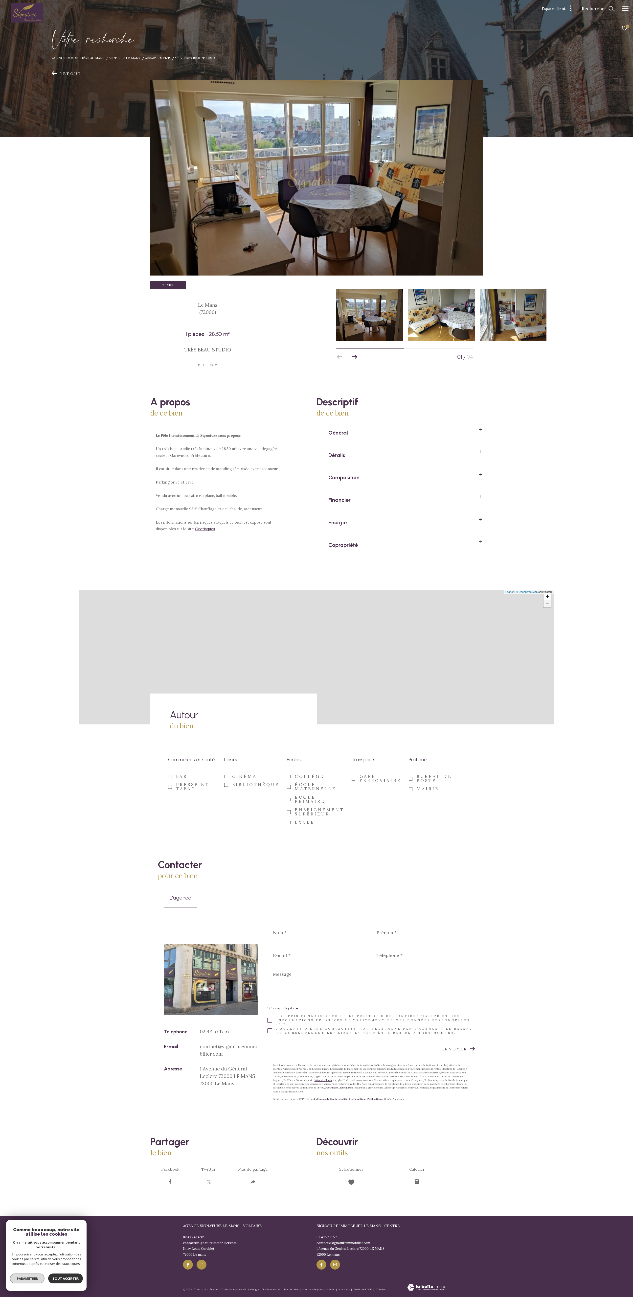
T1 (177, 58)
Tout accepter (65, 1278)
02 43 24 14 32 (193, 1237)
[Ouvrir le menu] (625, 8)
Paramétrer (27, 1278)
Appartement (157, 58)
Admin (331, 1289)
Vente (115, 58)
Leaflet (509, 592)
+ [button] (547, 596)
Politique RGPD (363, 1289)
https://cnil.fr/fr (323, 1080)
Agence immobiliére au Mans (78, 58)
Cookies (380, 1289)
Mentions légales (313, 1289)
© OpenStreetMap (527, 592)
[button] (354, 356)
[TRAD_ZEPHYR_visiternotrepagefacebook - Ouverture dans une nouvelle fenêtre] (188, 1265)
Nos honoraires (271, 1289)
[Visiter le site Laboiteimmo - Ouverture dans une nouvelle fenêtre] (427, 1287)
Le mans (133, 58)
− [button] (547, 604)
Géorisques (205, 529)
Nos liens (344, 1289)
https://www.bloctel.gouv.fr (332, 1087)
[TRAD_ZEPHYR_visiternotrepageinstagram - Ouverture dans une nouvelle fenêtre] (201, 1265)
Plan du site (291, 1289)
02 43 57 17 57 (214, 1031)
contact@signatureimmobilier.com (210, 1243)
